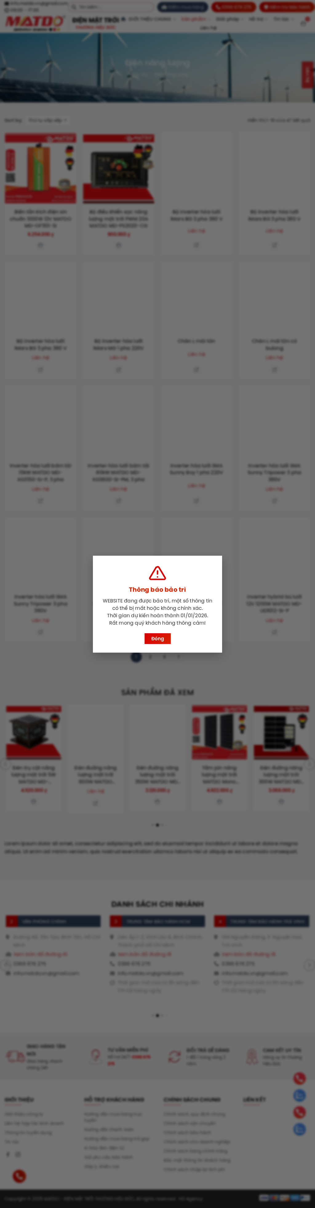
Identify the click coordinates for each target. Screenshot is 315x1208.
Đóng (157, 638)
